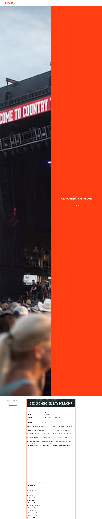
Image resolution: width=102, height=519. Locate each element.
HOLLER (6, 5)
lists (59, 3)
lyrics (82, 3)
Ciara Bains (76, 205)
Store (68, 3)
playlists (72, 3)
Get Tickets (44, 422)
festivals (63, 3)
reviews (78, 3)
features (91, 3)
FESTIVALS (12, 5)
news (55, 3)
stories (86, 3)
